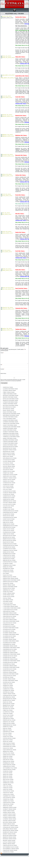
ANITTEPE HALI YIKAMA (8, 692)
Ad (1, 364)
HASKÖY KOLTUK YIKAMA (8, 519)
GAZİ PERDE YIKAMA (7, 601)
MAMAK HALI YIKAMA (7, 566)
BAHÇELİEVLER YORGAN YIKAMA (10, 830)
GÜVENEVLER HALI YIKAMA (9, 657)
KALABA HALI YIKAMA (8, 563)
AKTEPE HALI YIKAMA (8, 687)
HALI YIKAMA (6, 573)
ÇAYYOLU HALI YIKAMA (8, 715)
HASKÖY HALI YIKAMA (8, 736)
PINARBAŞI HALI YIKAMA (8, 763)
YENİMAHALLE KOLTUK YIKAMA (10, 550)
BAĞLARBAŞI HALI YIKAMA (9, 697)
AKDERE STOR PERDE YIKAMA (10, 428)
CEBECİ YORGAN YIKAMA (8, 392)
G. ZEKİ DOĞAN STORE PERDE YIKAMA (11, 608)
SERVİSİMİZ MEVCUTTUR (8, 468)
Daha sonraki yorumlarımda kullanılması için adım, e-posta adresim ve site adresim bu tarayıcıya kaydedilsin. (13, 380)
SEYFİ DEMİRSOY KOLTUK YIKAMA (10, 847)
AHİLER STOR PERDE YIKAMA (9, 430)
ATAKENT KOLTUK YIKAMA (9, 471)
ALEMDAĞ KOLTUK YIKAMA (9, 496)
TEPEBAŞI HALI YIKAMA (8, 782)
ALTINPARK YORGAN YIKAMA (9, 819)
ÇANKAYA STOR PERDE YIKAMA (10, 441)
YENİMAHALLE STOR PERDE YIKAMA (11, 436)
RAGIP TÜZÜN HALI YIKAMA (9, 764)
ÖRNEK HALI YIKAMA (7, 758)
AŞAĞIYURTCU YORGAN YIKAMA (10, 825)
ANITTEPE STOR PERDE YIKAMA (10, 416)
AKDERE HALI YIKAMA (8, 685)
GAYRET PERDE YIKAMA (8, 594)
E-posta (2, 369)
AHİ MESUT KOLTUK (7, 507)
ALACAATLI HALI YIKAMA (8, 505)
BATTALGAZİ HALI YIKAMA (8, 703)
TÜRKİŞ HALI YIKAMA (7, 787)
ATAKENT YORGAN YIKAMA (9, 693)
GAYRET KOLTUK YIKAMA (8, 596)
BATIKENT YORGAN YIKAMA (9, 833)
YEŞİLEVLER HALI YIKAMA (9, 802)
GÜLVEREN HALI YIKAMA (8, 637)
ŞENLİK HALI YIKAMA (7, 777)
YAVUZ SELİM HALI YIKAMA (9, 797)
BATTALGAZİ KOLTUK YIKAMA (9, 540)
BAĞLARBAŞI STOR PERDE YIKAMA (11, 415)
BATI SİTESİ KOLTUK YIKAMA (9, 407)
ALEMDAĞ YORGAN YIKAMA (9, 814)
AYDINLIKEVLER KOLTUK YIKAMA (10, 545)
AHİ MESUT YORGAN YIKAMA (9, 809)
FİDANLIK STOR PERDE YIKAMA (10, 586)
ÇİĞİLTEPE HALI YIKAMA (8, 718)
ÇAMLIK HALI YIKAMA (8, 713)
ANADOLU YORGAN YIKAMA (9, 815)
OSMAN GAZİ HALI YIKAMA (9, 754)
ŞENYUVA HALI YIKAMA (8, 779)
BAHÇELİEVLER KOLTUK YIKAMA (10, 446)
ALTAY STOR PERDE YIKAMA (9, 418)
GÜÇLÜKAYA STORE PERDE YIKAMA (11, 621)
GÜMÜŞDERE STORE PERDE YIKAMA (11, 647)
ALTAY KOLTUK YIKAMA (8, 486)
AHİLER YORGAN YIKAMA (8, 810)
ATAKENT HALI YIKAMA (8, 473)
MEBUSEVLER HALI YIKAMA (9, 560)
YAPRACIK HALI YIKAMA (8, 794)
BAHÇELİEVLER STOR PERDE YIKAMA (11, 413)
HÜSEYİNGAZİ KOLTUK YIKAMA (10, 517)
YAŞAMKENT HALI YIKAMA (9, 796)
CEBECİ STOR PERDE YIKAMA (9, 393)
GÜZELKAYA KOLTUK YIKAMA (9, 675)
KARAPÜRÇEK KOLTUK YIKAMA (10, 512)
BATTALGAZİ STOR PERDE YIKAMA (10, 398)
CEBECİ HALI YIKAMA (8, 710)
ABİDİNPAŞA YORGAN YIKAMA (9, 807)
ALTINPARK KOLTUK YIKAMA (9, 548)
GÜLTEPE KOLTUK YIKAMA (9, 682)
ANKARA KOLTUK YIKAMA (8, 558)
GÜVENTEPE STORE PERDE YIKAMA (11, 667)
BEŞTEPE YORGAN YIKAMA (9, 840)
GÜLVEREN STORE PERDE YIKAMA (11, 641)
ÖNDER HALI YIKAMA (7, 756)
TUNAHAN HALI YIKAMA (8, 852)
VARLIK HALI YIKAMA (7, 789)
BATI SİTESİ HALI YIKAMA (8, 408)
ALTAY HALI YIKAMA (7, 489)
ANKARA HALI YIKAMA (8, 387)
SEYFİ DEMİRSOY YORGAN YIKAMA (11, 848)
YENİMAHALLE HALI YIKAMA (9, 565)
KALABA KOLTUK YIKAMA (8, 514)
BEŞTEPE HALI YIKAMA (8, 706)
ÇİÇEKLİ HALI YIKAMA (8, 716)
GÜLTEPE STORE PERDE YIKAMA (10, 680)
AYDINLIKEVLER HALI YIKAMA (9, 695)
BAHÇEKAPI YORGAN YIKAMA (9, 449)
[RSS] (1, 853)
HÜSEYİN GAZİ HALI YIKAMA (9, 738)
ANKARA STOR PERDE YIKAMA (10, 445)
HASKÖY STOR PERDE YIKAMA (10, 425)
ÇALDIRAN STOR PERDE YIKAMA (10, 388)
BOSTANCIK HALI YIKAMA (8, 708)
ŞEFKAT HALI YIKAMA (8, 774)
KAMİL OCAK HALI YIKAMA (9, 743)
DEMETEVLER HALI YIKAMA (9, 720)
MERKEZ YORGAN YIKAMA (9, 843)
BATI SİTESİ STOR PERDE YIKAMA (10, 405)
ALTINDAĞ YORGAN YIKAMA (9, 817)
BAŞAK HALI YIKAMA (7, 702)
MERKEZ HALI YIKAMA (8, 751)
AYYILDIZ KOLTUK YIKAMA (9, 459)
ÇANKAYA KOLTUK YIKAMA (9, 555)
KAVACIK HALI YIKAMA (8, 748)
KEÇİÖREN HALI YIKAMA (8, 568)
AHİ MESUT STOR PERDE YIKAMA (10, 431)
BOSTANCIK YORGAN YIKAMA (9, 838)
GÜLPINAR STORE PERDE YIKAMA (10, 627)
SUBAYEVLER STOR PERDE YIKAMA (11, 423)
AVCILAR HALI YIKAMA (8, 469)
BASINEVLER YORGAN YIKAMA (10, 832)
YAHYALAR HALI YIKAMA (8, 791)
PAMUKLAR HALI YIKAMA (8, 761)
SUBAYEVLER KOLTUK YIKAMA (10, 845)
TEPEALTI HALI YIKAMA (8, 781)
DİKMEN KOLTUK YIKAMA (8, 524)
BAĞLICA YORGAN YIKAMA (9, 454)
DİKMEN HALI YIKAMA (8, 726)
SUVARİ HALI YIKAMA (7, 771)
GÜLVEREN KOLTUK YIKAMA (9, 642)
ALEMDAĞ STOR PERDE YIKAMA (10, 420)
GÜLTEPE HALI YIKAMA (8, 677)
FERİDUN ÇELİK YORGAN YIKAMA (10, 578)
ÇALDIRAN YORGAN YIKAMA (9, 390)
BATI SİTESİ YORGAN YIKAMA (9, 822)
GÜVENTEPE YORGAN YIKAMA (10, 665)
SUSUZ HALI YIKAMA (7, 772)
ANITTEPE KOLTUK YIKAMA (9, 547)
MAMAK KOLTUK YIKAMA (8, 552)
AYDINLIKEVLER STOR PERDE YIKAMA (11, 426)
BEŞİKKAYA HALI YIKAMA (8, 705)
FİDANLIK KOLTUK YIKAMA (9, 588)
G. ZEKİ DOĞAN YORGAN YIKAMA (10, 606)
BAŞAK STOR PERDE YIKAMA (9, 412)
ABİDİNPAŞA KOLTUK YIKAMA (9, 501)
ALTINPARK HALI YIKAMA (8, 690)
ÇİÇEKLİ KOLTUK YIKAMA (8, 529)
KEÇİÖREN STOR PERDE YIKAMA (10, 440)
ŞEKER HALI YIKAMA (7, 776)
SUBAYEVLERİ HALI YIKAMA (9, 769)
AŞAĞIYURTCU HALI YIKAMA (9, 476)
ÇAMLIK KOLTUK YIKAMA (8, 530)
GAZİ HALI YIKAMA (7, 598)
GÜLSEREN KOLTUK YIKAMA (9, 636)
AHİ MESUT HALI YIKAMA (8, 509)
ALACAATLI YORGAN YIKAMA (9, 502)
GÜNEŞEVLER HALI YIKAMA (9, 650)
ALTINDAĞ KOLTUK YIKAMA (9, 482)
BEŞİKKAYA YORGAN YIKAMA (9, 837)
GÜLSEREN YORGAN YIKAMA (9, 632)
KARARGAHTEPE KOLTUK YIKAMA (10, 510)
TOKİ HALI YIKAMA (7, 784)
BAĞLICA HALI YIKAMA (8, 456)
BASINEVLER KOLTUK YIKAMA (9, 543)
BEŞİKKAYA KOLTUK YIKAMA (9, 538)
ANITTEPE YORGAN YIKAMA (9, 820)
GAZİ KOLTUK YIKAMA (8, 603)
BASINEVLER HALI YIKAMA (9, 700)
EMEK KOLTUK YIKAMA (8, 522)
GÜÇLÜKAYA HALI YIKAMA (9, 618)
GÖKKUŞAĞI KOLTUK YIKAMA (9, 616)
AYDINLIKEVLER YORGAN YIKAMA (10, 827)
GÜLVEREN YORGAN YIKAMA (9, 639)
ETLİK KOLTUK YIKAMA (8, 520)
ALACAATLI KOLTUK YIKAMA (9, 504)
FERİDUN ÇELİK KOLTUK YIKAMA (10, 581)
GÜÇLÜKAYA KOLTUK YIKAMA (9, 622)
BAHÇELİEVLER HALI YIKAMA (9, 698)
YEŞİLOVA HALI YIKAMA (8, 804)
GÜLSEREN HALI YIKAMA (8, 631)
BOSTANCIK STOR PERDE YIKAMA (10, 395)
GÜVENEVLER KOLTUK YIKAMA (10, 662)
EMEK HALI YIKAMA (7, 730)
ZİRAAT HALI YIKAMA (7, 805)
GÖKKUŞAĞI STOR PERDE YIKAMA (10, 614)
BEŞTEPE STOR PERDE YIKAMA (10, 397)
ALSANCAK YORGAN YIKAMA (9, 492)
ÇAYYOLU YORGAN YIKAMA (9, 842)
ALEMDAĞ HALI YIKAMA (8, 688)
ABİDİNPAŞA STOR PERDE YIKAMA (10, 433)
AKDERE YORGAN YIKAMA (9, 812)
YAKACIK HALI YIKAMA (8, 792)
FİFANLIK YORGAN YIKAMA (9, 585)
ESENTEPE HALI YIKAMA (8, 731)
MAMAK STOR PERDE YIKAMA (9, 438)
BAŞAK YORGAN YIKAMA (8, 410)
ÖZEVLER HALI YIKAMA (8, 759)
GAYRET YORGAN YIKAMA (9, 593)
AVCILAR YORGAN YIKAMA (9, 466)
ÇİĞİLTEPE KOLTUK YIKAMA (9, 527)
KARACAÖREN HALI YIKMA (9, 744)
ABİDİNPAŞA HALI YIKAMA (8, 590)
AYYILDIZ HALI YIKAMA (8, 463)
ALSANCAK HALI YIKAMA (8, 494)
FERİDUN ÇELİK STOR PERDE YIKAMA (11, 580)
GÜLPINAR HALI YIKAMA (8, 624)
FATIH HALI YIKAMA (7, 735)
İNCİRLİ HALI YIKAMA (7, 741)
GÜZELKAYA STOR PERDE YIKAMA (10, 674)
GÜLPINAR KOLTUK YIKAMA (9, 626)
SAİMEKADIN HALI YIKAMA (9, 766)
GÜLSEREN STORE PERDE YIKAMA (11, 634)
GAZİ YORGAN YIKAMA (8, 599)
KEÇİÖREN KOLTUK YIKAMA (9, 553)
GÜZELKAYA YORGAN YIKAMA (9, 672)
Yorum (2, 352)
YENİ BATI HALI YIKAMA (8, 799)
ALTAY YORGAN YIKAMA (8, 487)
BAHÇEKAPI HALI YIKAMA (8, 451)
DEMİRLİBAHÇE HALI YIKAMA (9, 725)
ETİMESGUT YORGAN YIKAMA (9, 477)
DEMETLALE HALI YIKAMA (9, 723)
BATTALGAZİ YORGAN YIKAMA (9, 835)
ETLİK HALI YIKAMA (7, 733)
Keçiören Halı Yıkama (7, 575)
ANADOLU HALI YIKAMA (8, 481)
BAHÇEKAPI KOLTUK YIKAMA (9, 448)
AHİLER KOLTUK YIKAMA (8, 499)
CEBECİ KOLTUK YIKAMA (8, 533)
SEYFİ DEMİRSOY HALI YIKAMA (10, 768)
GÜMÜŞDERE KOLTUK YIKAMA (10, 649)
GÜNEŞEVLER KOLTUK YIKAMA (10, 655)
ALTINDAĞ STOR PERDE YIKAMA (10, 402)
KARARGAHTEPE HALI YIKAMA (10, 561)
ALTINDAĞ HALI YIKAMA (8, 484)
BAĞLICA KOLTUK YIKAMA (9, 453)
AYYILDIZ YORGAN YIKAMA (9, 461)
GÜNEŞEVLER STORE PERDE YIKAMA (11, 654)
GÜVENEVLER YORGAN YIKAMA (10, 659)
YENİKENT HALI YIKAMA (8, 800)
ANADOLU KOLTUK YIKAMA (9, 479)
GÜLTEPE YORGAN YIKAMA (9, 678)
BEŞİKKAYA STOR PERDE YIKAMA (10, 400)
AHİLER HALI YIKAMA (7, 683)
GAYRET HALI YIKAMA (8, 591)
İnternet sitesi (3, 373)
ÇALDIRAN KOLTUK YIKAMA (9, 532)
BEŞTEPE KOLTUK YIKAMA (9, 537)
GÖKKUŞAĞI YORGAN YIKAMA (9, 613)
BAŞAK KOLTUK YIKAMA (8, 542)
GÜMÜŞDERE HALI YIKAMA (9, 644)
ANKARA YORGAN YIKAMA (9, 824)
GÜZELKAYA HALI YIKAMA (8, 670)
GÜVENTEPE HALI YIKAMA (9, 664)
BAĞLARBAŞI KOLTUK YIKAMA (9, 458)
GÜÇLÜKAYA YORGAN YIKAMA (10, 619)
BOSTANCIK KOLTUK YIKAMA (9, 535)
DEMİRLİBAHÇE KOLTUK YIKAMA (10, 525)
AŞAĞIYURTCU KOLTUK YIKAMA (10, 474)
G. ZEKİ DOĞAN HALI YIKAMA (9, 604)
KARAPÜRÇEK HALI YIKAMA (9, 746)
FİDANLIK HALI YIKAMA (8, 583)
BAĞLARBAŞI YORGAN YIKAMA (10, 828)
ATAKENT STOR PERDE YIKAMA (10, 403)
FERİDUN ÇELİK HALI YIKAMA (9, 576)
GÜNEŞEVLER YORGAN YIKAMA (10, 652)
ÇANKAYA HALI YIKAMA (8, 570)
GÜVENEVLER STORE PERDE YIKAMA (11, 660)
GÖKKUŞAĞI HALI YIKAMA (9, 611)
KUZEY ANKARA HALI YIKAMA (9, 749)
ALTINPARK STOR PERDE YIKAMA (10, 421)
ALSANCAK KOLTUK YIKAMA (9, 491)
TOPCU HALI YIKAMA (7, 786)
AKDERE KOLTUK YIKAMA (8, 497)
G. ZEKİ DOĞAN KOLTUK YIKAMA (10, 609)
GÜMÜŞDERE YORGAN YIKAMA (10, 646)
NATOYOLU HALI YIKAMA (8, 753)
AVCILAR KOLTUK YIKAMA (9, 464)
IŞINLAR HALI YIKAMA (8, 739)
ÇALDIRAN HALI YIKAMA (8, 711)
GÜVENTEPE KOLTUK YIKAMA (9, 669)
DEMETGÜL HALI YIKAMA (8, 721)
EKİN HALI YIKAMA (7, 728)
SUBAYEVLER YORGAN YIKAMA (10, 850)
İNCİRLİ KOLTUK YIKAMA (8, 515)
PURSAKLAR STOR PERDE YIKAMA (11, 435)
